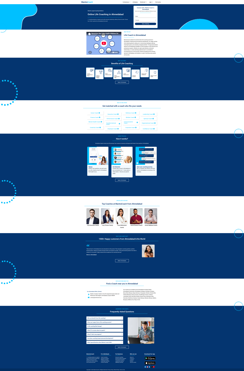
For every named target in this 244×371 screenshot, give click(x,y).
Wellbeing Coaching (119, 362)
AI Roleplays (135, 2)
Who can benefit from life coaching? (96, 318)
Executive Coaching (105, 358)
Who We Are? (143, 2)
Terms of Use (122, 369)
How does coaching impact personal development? (100, 338)
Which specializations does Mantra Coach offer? (99, 342)
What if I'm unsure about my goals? (96, 330)
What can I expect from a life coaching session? (99, 322)
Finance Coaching (104, 362)
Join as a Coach (133, 362)
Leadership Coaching (105, 361)
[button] (95, 113)
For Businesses (126, 2)
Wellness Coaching (104, 359)
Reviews (131, 361)
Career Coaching (104, 357)
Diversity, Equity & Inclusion (120, 358)
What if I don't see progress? (94, 334)
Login (150, 2)
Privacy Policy (110, 369)
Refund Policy (116, 369)
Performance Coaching (119, 359)
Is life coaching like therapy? (94, 326)
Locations (132, 359)
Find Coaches (158, 2)
